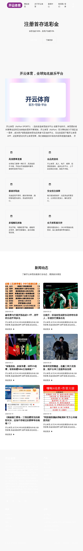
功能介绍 (47, 463)
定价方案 (47, 467)
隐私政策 (57, 543)
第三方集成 (48, 479)
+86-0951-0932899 (51, 526)
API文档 (8, 526)
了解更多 (49, 40)
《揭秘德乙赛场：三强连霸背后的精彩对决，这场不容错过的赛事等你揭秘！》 (22, 420)
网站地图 (75, 543)
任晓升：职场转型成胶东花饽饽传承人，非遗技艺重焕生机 (60, 316)
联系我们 (61, 5)
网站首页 (26, 5)
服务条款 (66, 543)
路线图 (46, 475)
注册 (73, 5)
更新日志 (47, 471)
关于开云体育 (38, 5)
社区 (7, 530)
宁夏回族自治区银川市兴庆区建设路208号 (60, 522)
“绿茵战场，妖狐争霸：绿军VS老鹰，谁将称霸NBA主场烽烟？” (21, 368)
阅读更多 (8, 329)
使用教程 (8, 518)
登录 (65, 5)
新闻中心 (50, 5)
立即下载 (33, 40)
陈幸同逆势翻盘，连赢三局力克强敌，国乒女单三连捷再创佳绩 (59, 368)
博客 (7, 522)
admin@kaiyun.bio (51, 530)
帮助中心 (8, 514)
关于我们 (47, 514)
